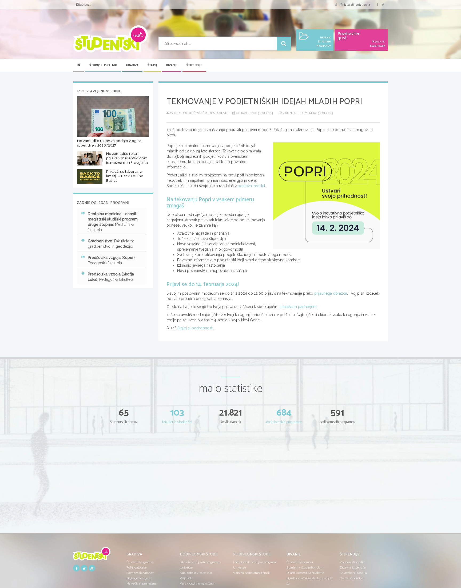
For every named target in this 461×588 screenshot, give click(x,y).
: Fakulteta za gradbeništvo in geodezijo (111, 243)
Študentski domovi (300, 562)
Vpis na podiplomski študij (252, 573)
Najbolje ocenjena (138, 578)
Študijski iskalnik (103, 65)
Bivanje (171, 65)
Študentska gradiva (140, 562)
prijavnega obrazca (330, 293)
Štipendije (194, 65)
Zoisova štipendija (352, 562)
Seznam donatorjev (140, 573)
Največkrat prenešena (141, 583)
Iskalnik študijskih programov (200, 562)
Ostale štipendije (351, 578)
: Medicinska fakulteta (113, 222)
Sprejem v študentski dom (305, 567)
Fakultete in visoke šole (196, 573)
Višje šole (186, 578)
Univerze (186, 567)
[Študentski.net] (110, 39)
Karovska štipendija (353, 573)
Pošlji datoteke (136, 567)
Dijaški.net (83, 4)
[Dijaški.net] (91, 555)
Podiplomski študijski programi (255, 562)
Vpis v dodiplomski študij (197, 583)
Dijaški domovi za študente (305, 573)
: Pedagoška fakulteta (112, 260)
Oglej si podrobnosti (195, 328)
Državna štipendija (353, 567)
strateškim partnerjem (298, 307)
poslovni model (251, 186)
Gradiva (132, 65)
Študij (152, 65)
